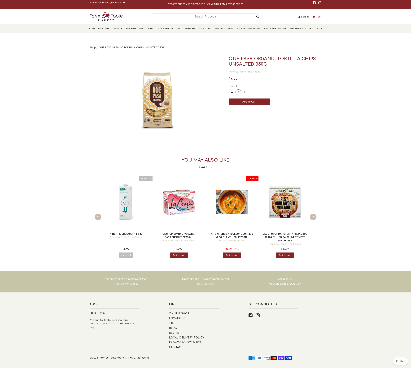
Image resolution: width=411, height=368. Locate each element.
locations (208, 284)
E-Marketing (141, 358)
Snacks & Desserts (224, 29)
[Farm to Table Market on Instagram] (319, 3)
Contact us (178, 347)
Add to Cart (179, 255)
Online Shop (179, 313)
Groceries (131, 29)
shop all (204, 167)
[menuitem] (92, 28)
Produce (118, 29)
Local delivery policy (126, 284)
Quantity (233, 86)
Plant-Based (104, 29)
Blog (173, 328)
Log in (305, 17)
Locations (177, 318)
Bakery (151, 29)
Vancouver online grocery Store (107, 2)
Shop (93, 47)
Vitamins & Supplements (248, 29)
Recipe (174, 332)
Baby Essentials (298, 29)
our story (98, 313)
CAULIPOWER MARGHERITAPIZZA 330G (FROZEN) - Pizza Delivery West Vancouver (284, 237)
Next (313, 217)
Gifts (319, 29)
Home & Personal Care (275, 29)
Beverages (190, 29)
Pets (311, 29)
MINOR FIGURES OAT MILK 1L (126, 234)
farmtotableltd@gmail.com (285, 284)
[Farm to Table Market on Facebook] (315, 3)
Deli (179, 29)
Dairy (141, 29)
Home (92, 29)
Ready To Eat (204, 29)
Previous (98, 217)
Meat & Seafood (166, 29)
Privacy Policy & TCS (185, 342)
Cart (318, 17)
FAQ (172, 323)
